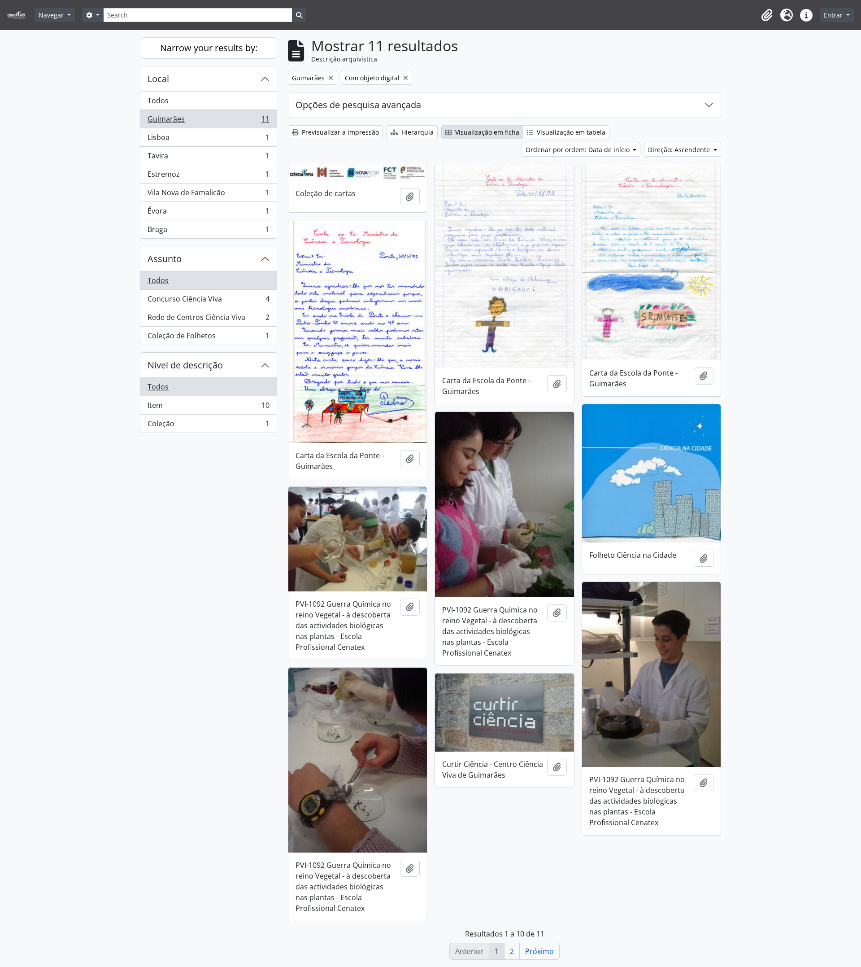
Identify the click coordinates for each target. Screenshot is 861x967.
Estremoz (208, 176)
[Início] (20, 15)
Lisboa (208, 139)
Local (158, 79)
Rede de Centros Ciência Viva (208, 319)
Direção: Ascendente (680, 149)
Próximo (539, 951)
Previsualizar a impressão (339, 132)
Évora (208, 213)
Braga (208, 231)
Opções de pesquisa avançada (358, 105)
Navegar (52, 15)
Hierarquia (417, 132)
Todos (158, 100)
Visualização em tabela (570, 132)
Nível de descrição (185, 365)
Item (208, 407)
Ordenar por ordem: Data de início (578, 149)
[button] (767, 15)
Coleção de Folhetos (208, 338)
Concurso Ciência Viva (208, 301)
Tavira (208, 158)
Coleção (208, 426)
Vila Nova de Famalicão (208, 195)
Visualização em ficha (486, 132)
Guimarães (208, 121)
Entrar (834, 15)
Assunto (165, 259)
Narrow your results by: (208, 48)
